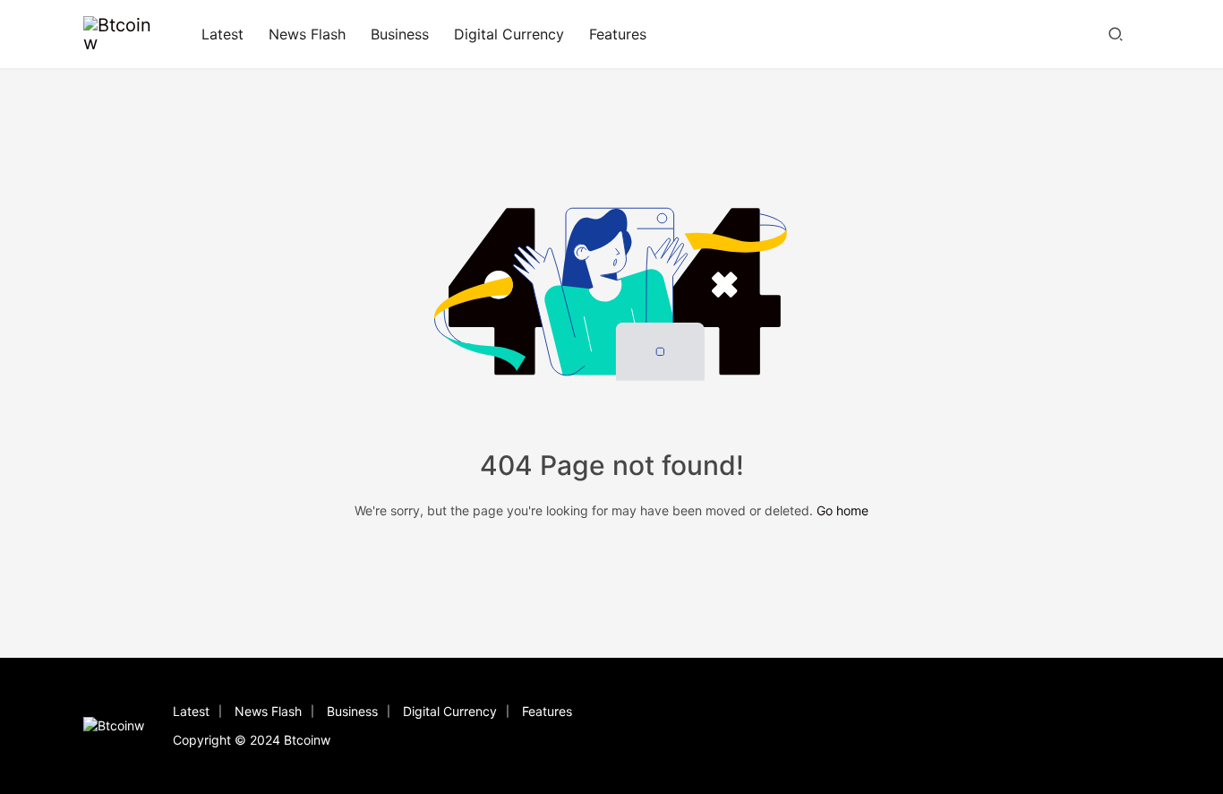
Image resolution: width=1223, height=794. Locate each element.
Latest (222, 34)
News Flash (307, 34)
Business (400, 34)
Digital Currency (509, 34)
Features (617, 34)
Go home (842, 510)
